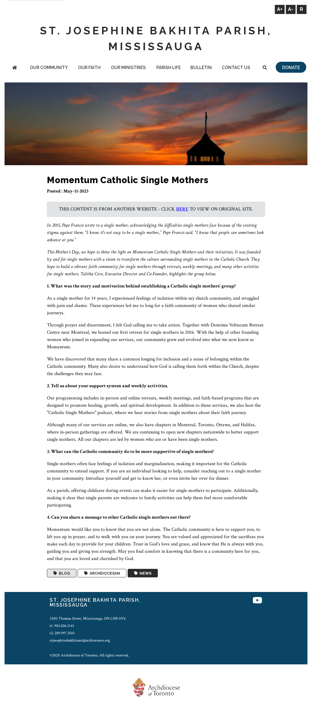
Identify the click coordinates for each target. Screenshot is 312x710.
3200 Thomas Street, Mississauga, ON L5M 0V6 (88, 618)
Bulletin (201, 67)
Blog (63, 573)
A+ (279, 9)
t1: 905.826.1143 (62, 625)
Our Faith (89, 67)
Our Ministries (128, 67)
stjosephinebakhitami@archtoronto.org (80, 640)
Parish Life (168, 67)
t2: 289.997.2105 (62, 633)
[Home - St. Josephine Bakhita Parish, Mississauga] (14, 68)
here (182, 209)
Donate (291, 67)
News (144, 573)
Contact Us (236, 67)
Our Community (49, 67)
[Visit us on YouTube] (257, 601)
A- (290, 9)
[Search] (265, 68)
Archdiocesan (104, 573)
